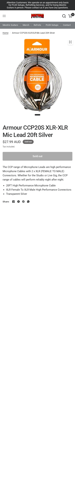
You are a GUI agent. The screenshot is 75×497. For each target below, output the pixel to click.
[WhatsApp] (28, 201)
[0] (69, 16)
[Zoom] (70, 42)
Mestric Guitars (10, 25)
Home (5, 33)
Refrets (37, 25)
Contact (67, 25)
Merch (26, 25)
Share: (6, 202)
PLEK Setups (52, 25)
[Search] (64, 16)
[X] (18, 201)
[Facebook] (14, 201)
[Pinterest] (23, 201)
